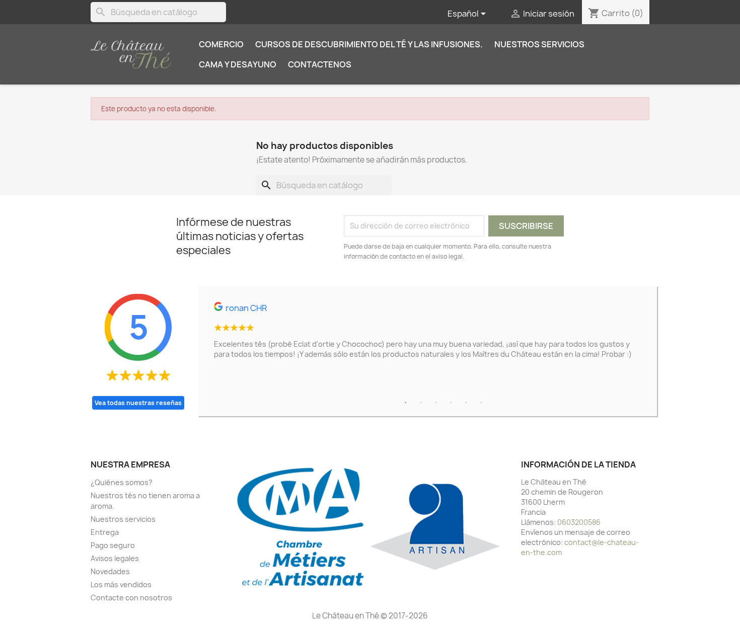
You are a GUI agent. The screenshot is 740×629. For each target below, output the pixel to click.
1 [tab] (406, 403)
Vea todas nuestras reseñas (138, 403)
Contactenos (319, 64)
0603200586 (579, 522)
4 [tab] (451, 403)
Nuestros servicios (539, 44)
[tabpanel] (427, 334)
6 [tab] (481, 403)
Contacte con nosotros (131, 597)
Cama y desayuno (237, 64)
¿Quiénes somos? (122, 482)
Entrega (105, 532)
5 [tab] (466, 403)
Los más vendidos (121, 584)
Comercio (221, 44)
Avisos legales (115, 558)
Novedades (110, 571)
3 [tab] (436, 403)
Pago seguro (113, 545)
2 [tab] (421, 403)
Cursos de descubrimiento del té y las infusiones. (369, 44)
